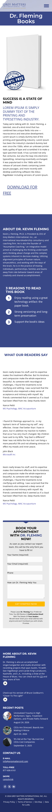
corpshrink (8, 779)
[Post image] (7, 716)
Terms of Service (25, 802)
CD (41, 676)
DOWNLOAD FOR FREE (20, 190)
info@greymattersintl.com (15, 761)
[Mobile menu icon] (46, 6)
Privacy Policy (9, 802)
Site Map (38, 802)
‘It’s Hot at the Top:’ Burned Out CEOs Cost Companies (29, 740)
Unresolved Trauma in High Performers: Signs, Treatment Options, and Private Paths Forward (31, 716)
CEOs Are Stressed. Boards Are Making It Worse (28, 729)
